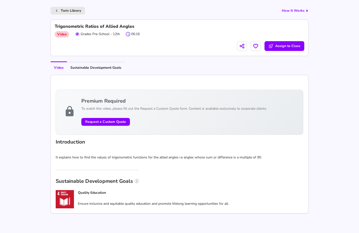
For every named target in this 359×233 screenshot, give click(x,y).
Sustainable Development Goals (95, 67)
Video (58, 67)
